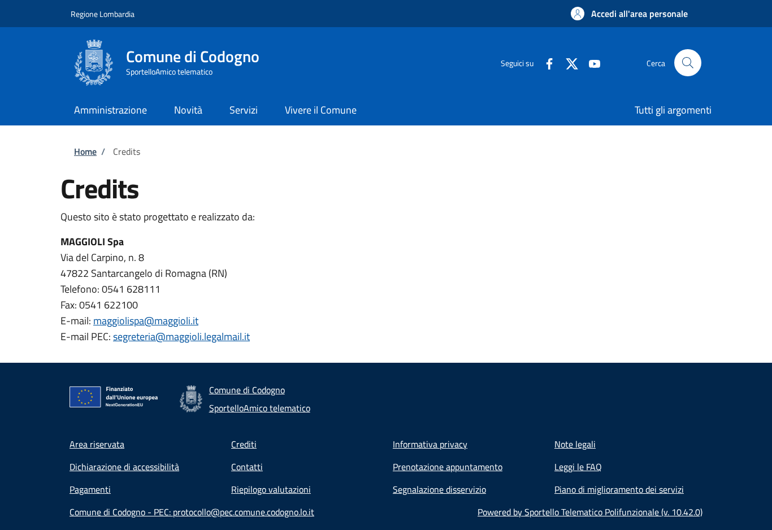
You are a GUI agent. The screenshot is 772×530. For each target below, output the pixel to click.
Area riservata (97, 444)
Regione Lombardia (103, 14)
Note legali (575, 444)
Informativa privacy (430, 444)
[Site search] (687, 62)
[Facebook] (545, 62)
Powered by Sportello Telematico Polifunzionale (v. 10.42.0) (590, 512)
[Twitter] (567, 62)
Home (85, 151)
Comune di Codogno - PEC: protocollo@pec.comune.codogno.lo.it (192, 512)
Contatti (247, 466)
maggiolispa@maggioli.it (145, 320)
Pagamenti (90, 489)
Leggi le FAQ (578, 466)
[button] (629, 13)
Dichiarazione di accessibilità (124, 466)
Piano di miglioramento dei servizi (619, 489)
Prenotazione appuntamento (447, 466)
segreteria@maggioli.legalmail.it (181, 336)
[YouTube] (590, 62)
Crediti (244, 444)
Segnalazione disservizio (439, 489)
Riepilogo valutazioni (271, 489)
